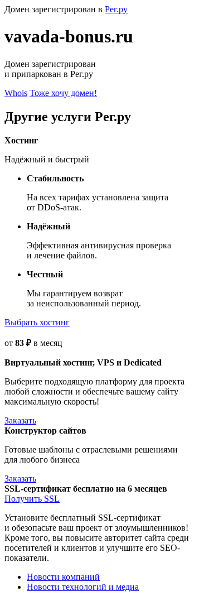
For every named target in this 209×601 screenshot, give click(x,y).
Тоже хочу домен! (63, 93)
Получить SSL (32, 498)
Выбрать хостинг (37, 322)
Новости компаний (63, 576)
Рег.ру (116, 9)
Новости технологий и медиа (83, 587)
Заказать (20, 420)
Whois (15, 93)
